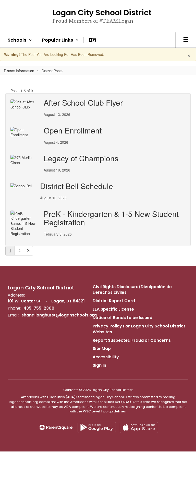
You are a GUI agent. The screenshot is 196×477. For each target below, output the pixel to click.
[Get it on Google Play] (97, 427)
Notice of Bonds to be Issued (122, 318)
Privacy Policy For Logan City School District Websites (139, 329)
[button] (20, 40)
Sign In (99, 365)
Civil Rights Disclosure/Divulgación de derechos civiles (132, 290)
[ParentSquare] (56, 427)
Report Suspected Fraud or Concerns (132, 340)
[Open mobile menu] (186, 40)
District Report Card (114, 301)
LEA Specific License (113, 309)
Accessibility (106, 357)
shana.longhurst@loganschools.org (59, 315)
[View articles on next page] (28, 250)
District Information (19, 70)
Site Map (102, 348)
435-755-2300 (38, 308)
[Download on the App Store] (139, 427)
